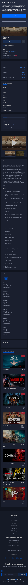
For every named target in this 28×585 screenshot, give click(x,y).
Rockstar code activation (14, 548)
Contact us (14, 533)
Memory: (5, 300)
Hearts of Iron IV (7, 426)
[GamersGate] (14, 580)
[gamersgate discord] (17, 558)
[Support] (21, 558)
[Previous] (3, 153)
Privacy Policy (14, 528)
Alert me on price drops (10, 45)
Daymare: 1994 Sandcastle (9, 388)
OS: (3, 282)
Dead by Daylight (7, 407)
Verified (23, 77)
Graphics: (5, 309)
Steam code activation (14, 543)
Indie (24, 67)
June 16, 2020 (22, 70)
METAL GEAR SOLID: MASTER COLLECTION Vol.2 (9, 483)
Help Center (14, 523)
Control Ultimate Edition (9, 464)
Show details (14, 24)
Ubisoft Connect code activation (14, 550)
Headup (23, 72)
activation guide (12, 51)
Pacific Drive (6, 369)
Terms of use (14, 525)
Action (21, 67)
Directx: (4, 327)
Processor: (5, 291)
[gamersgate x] (9, 558)
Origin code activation (14, 540)
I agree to (8, 571)
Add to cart (11, 41)
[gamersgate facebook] (6, 558)
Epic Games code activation (14, 545)
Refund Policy (14, 531)
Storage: (5, 318)
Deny (14, 20)
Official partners (14, 520)
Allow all (14, 16)
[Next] (24, 153)
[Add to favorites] (23, 41)
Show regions (6, 57)
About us (14, 518)
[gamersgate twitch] (13, 558)
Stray (4, 501)
